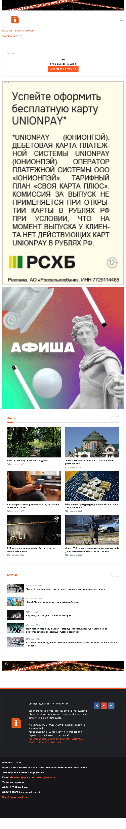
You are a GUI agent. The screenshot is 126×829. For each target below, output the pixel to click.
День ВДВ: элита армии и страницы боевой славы (52, 602)
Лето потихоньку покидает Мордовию (27, 460)
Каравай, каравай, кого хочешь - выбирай (48, 615)
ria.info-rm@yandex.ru (22, 777)
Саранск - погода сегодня (18, 30)
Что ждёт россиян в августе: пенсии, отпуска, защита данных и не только (65, 589)
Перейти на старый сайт (15, 797)
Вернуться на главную (63, 68)
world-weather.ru (12, 35)
